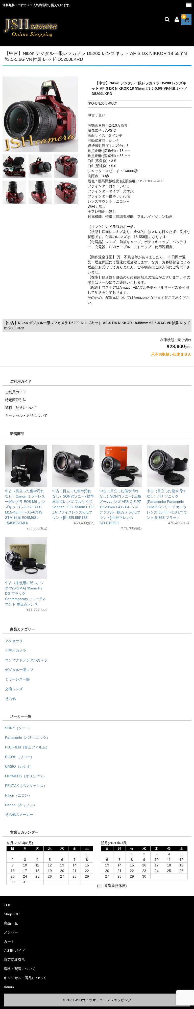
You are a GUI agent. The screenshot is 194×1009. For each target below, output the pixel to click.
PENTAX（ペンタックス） (26, 786)
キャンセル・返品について (26, 415)
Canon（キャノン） (21, 805)
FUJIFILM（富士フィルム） (27, 747)
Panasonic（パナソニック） (27, 738)
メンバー (11, 932)
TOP (7, 905)
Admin (9, 987)
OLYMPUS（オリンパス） (26, 776)
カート (9, 941)
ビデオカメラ (15, 650)
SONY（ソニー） (19, 728)
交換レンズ (14, 689)
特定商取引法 (15, 400)
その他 (10, 699)
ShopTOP (11, 914)
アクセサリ (14, 641)
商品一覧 (11, 923)
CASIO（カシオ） (19, 766)
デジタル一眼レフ (19, 670)
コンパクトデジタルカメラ (26, 660)
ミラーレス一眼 (17, 679)
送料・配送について (21, 408)
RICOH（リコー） (19, 757)
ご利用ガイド (15, 392)
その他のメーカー (19, 815)
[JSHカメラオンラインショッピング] (31, 36)
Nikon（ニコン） (18, 795)
